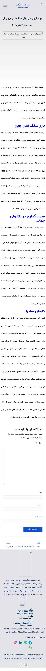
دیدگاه (39, 443)
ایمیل (39, 504)
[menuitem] (23, 665)
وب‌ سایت (38, 516)
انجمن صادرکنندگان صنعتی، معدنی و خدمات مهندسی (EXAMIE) (23, 5)
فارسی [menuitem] (21, 664)
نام (40, 492)
